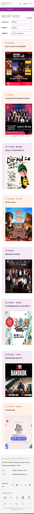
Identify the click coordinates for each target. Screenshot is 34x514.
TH (20, 4)
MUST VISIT (10, 9)
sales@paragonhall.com (19, 474)
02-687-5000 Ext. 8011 (19, 470)
